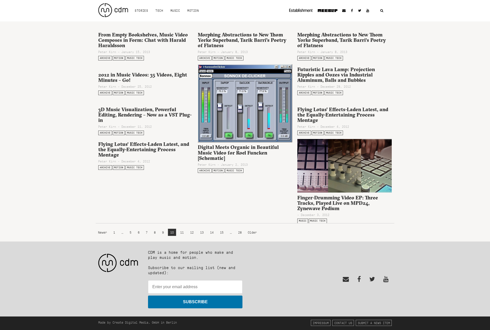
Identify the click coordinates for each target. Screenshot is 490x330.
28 (240, 232)
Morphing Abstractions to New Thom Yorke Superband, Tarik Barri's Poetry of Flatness (242, 40)
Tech (159, 10)
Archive (105, 58)
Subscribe (195, 302)
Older (252, 232)
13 (202, 232)
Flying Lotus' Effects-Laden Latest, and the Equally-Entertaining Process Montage (342, 114)
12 (192, 232)
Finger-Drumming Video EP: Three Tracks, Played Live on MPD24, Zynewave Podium (337, 203)
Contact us (343, 323)
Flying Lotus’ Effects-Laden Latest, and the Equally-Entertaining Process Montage (143, 149)
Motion (193, 10)
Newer (103, 232)
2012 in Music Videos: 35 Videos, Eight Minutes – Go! (142, 77)
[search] (382, 11)
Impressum (321, 323)
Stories (141, 10)
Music (175, 10)
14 (212, 232)
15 (222, 232)
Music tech (134, 58)
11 (182, 232)
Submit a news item (374, 323)
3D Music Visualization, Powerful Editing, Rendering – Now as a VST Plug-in (145, 114)
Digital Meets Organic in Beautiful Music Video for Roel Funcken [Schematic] (238, 152)
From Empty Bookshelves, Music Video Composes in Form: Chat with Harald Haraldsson (143, 40)
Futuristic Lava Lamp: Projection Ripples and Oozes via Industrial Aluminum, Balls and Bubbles (336, 74)
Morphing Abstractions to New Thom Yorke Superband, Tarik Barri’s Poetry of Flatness (341, 40)
